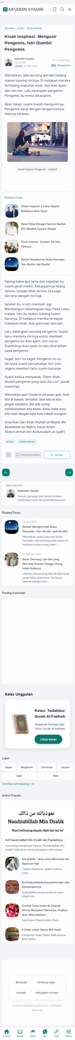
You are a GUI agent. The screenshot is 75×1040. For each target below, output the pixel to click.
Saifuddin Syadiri (24, 9)
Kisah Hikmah (28, 441)
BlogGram (27, 767)
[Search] (62, 9)
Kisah (11, 441)
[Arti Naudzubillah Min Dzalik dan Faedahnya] (37, 834)
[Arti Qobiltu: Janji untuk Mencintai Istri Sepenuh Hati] (12, 870)
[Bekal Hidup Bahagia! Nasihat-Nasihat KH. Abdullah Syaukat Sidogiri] (12, 234)
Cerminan (47, 767)
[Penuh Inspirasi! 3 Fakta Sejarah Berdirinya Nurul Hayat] (12, 217)
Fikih (55, 776)
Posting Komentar (30, 454)
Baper (8, 767)
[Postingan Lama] (6, 472)
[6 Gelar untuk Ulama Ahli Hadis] (12, 940)
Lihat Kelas (48, 739)
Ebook (20, 1036)
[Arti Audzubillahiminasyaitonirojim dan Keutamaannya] (12, 893)
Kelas (33, 1036)
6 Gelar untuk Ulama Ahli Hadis (41, 929)
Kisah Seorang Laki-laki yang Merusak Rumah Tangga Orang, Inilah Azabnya (42, 564)
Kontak (21, 992)
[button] (60, 65)
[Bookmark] (9, 455)
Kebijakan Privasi (47, 992)
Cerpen (65, 767)
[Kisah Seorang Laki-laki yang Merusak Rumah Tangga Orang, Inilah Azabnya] (12, 565)
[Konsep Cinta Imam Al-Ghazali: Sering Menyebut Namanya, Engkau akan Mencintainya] (12, 916)
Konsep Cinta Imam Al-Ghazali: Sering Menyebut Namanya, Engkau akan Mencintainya (45, 910)
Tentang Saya (46, 982)
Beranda (21, 982)
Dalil (19, 776)
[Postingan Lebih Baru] (69, 472)
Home (6, 1036)
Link (56, 1036)
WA (45, 1036)
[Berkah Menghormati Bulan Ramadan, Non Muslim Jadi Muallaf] (12, 270)
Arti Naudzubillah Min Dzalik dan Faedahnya (34, 840)
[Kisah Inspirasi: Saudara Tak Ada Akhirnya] (12, 252)
